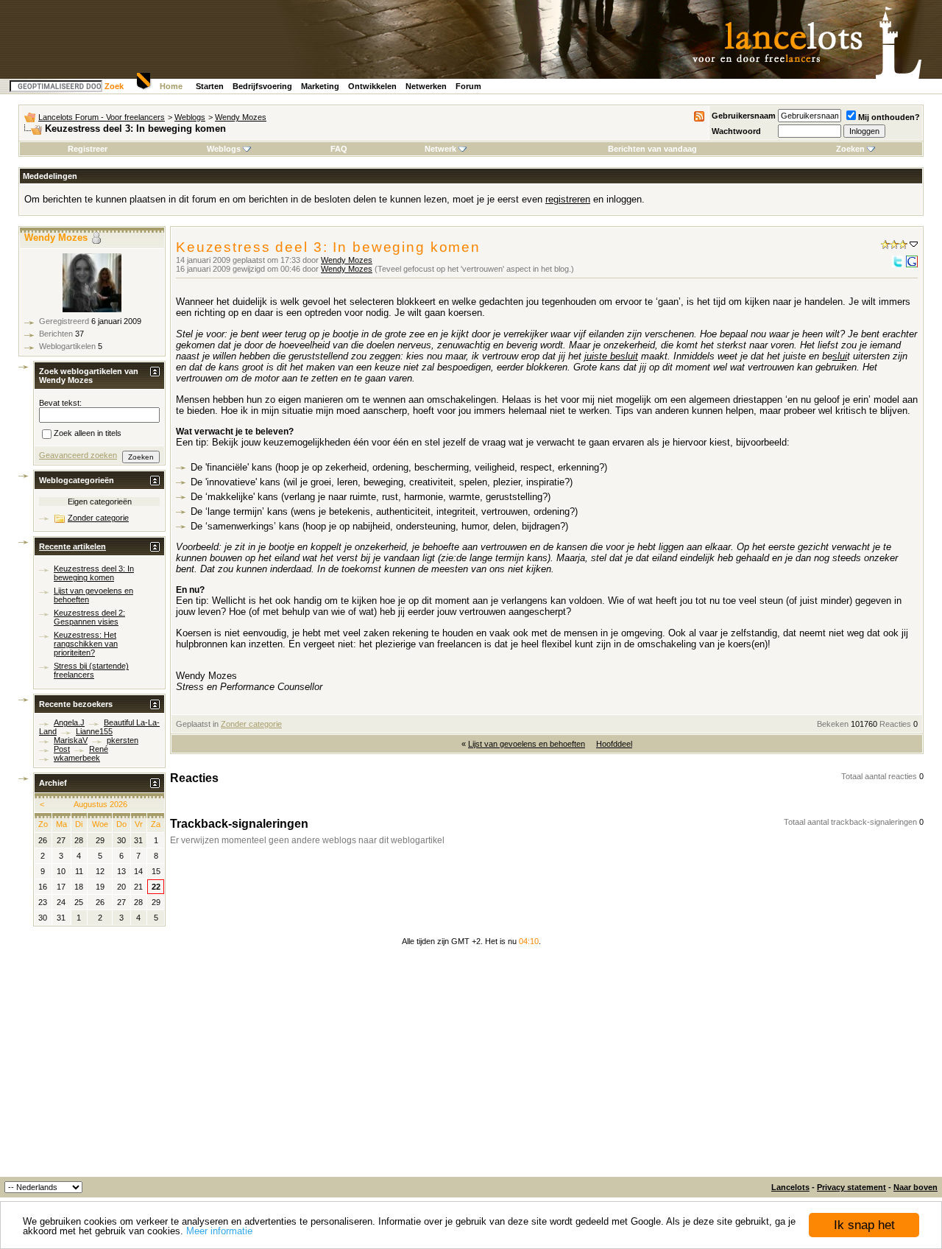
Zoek (114, 86)
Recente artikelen (72, 546)
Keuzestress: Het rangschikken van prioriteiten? (86, 643)
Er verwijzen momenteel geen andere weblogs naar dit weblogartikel (307, 840)
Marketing (320, 86)
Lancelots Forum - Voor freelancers (101, 117)
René (98, 749)
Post (62, 749)
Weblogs (189, 117)
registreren (567, 199)
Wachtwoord (736, 131)
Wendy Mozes (240, 117)
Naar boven (915, 1187)
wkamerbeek (77, 757)
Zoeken (850, 148)
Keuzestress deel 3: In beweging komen (94, 573)
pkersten (122, 740)
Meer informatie (219, 1230)
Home (171, 86)
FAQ (338, 148)
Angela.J (69, 722)
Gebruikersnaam (744, 115)
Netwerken (426, 86)
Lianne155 (94, 731)
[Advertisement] (471, 1066)
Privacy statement (851, 1187)
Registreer (87, 148)
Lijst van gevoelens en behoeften (526, 743)
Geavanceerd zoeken (78, 455)
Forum (468, 86)
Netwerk (440, 148)
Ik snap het (864, 1225)
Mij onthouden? (889, 117)
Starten (210, 86)
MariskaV (71, 740)
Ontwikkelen (372, 86)
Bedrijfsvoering (262, 86)
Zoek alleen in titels (87, 433)
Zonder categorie (251, 724)
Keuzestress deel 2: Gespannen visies (89, 617)
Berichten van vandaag (652, 148)
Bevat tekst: (60, 402)
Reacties (895, 724)
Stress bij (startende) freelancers (91, 670)
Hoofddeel (614, 743)
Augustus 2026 (100, 804)
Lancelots (790, 1187)
